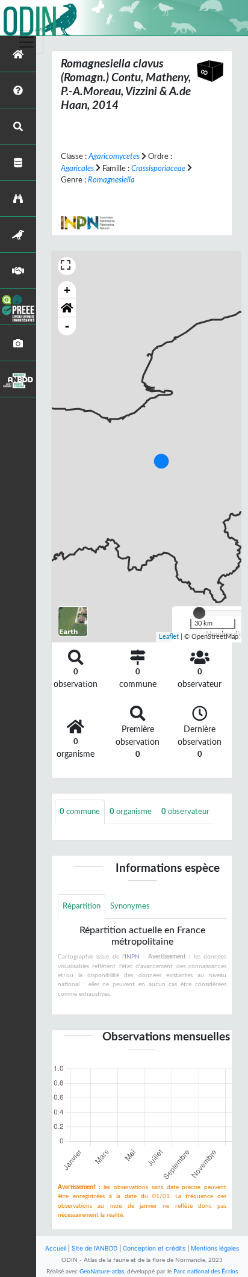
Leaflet (169, 636)
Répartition (82, 906)
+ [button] (67, 290)
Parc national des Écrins (205, 1272)
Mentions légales (215, 1248)
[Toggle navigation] (26, 42)
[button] (67, 308)
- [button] (67, 326)
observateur (185, 811)
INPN (132, 957)
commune (80, 811)
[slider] (199, 613)
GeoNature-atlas (101, 1272)
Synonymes (130, 906)
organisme (131, 811)
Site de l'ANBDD (94, 1248)
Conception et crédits (154, 1248)
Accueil (55, 1248)
